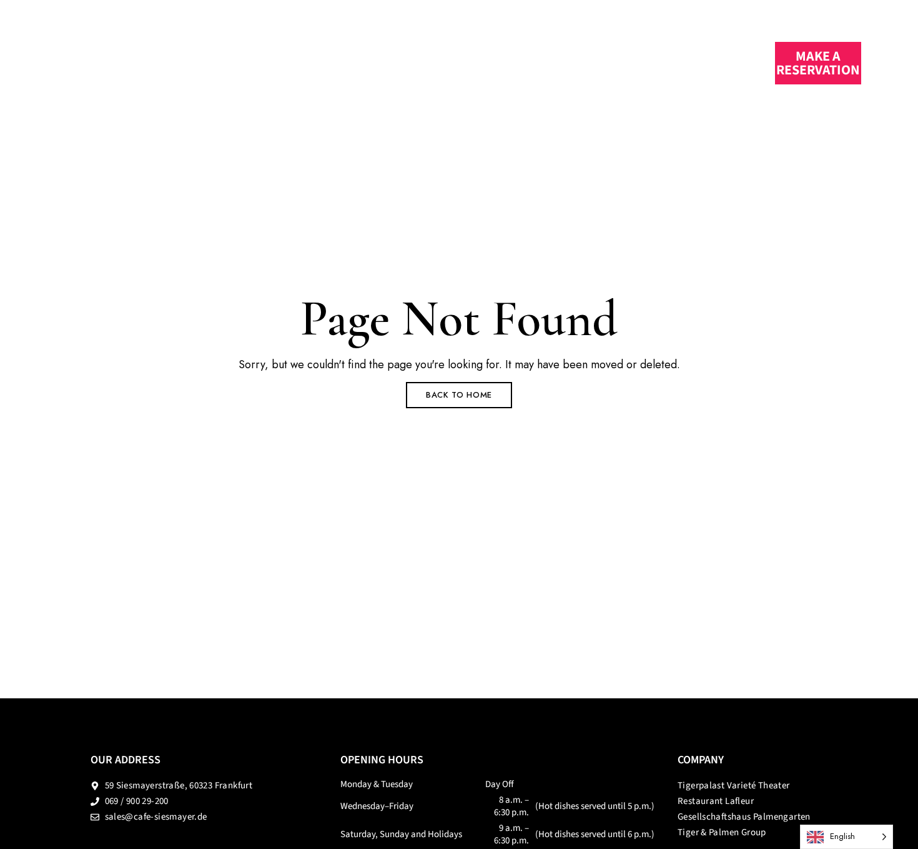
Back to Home (459, 395)
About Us (493, 62)
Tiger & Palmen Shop (601, 62)
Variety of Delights (391, 62)
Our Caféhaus (294, 62)
